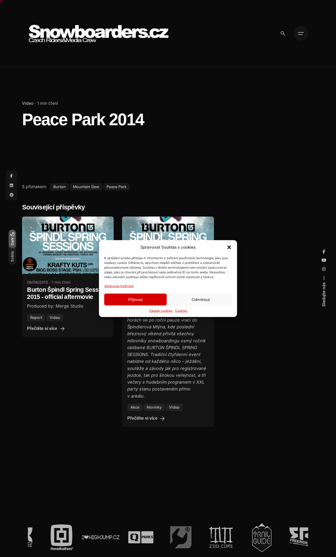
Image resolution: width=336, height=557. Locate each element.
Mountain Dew (86, 186)
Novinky (154, 407)
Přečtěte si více (42, 328)
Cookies (181, 311)
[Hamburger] (300, 33)
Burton (59, 186)
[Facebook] (11, 176)
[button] (229, 247)
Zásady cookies (160, 311)
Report (36, 317)
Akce (134, 407)
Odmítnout (201, 299)
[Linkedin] (11, 185)
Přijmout (135, 299)
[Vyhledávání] (283, 33)
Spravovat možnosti (119, 286)
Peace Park (117, 186)
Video (27, 103)
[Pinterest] (11, 195)
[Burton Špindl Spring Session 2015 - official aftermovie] (68, 245)
